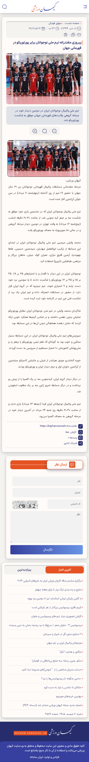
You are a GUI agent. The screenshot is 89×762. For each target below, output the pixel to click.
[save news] (73, 35)
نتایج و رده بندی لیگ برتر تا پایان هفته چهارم (58, 590)
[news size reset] (44, 131)
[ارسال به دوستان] (79, 34)
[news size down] (54, 131)
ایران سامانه (36, 757)
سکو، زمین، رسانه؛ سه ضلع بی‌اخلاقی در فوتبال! (56, 661)
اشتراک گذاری (70, 443)
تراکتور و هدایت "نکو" (70, 652)
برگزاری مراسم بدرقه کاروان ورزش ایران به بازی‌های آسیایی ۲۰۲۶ (49, 581)
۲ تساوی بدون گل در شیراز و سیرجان (62, 634)
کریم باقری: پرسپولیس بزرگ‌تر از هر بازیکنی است (56, 607)
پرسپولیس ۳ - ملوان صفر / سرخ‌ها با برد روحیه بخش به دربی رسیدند (45, 625)
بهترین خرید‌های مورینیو (68, 696)
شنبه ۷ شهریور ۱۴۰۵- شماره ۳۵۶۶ (63, 714)
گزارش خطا (70, 432)
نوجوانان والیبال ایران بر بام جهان (64, 643)
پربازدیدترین (24, 570)
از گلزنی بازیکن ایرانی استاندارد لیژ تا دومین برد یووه (54, 599)
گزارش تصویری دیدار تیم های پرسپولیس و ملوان (56, 616)
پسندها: (73, 438)
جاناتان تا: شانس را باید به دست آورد (62, 687)
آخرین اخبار (65, 570)
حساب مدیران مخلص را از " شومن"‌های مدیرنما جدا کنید (51, 670)
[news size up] (34, 131)
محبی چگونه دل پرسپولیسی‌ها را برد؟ (61, 679)
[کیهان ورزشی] (45, 6)
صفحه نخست (72, 23)
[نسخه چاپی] (66, 35)
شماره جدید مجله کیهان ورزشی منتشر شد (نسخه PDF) (52, 705)
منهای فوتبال (55, 23)
